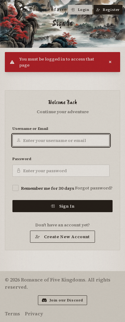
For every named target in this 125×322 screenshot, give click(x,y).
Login (84, 9)
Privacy (34, 313)
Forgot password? (94, 188)
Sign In (67, 206)
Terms (12, 313)
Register (111, 9)
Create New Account (67, 237)
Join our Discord (66, 300)
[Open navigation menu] (10, 10)
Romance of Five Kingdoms (59, 9)
